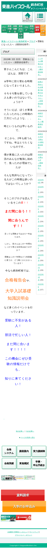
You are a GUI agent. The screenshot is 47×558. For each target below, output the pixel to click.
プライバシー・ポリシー (23, 535)
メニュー (40, 20)
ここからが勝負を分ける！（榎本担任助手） (40, 67)
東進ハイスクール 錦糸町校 (14, 41)
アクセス (4, 28)
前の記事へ (20, 431)
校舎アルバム (32, 29)
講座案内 (24, 451)
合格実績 (9, 463)
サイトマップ (34, 532)
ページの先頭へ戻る (28, 437)
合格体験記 (15, 29)
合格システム (9, 451)
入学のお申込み (24, 506)
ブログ (26, 28)
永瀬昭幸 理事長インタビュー (17, 532)
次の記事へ (30, 431)
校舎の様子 (9, 29)
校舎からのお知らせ (21, 31)
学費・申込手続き (39, 463)
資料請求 (37, 28)
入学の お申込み (43, 30)
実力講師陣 (39, 451)
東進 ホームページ (27, 20)
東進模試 (24, 463)
